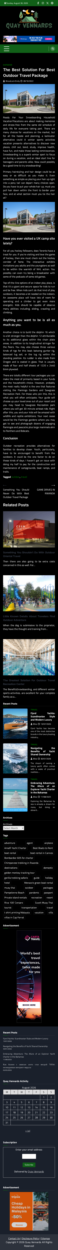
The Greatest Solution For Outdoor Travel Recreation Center (29, 682)
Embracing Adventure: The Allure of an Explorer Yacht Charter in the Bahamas (43, 787)
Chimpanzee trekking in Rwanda (21, 863)
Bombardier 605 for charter (18, 858)
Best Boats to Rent (43, 848)
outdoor (15, 477)
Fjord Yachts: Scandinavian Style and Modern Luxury (43, 716)
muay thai (9, 887)
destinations (10, 868)
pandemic (34, 892)
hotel (7, 883)
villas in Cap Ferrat (14, 917)
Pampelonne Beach (14, 892)
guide (36, 878)
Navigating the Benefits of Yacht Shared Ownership (43, 751)
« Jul (27, 1131)
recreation (36, 897)
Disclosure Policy (30, 1238)
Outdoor (7, 65)
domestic (48, 868)
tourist (7, 907)
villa (51, 912)
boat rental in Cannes (41, 853)
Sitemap (45, 1238)
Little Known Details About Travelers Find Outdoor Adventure (29, 618)
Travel (34, 710)
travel (24, 477)
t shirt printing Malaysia (17, 912)
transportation (29, 907)
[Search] (52, 48)
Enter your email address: (29, 1149)
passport (48, 892)
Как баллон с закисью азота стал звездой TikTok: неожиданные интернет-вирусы (29, 1066)
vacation (39, 912)
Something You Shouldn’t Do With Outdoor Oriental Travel (29, 554)
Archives (7, 824)
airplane (48, 843)
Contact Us (14, 1238)
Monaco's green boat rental (38, 883)
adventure (9, 843)
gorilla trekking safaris (16, 878)
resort (50, 897)
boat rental (10, 853)
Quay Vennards (36, 1171)
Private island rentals (15, 897)
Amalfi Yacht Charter (15, 848)
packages (48, 887)
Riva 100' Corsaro (13, 902)
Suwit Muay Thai (44, 902)
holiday (49, 878)
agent (30, 843)
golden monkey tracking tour (19, 873)
